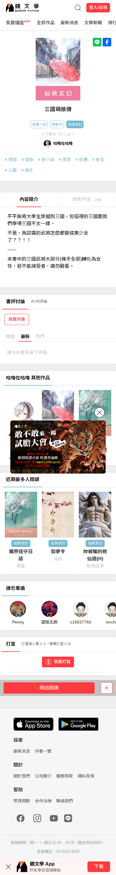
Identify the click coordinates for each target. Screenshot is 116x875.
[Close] (100, 412)
